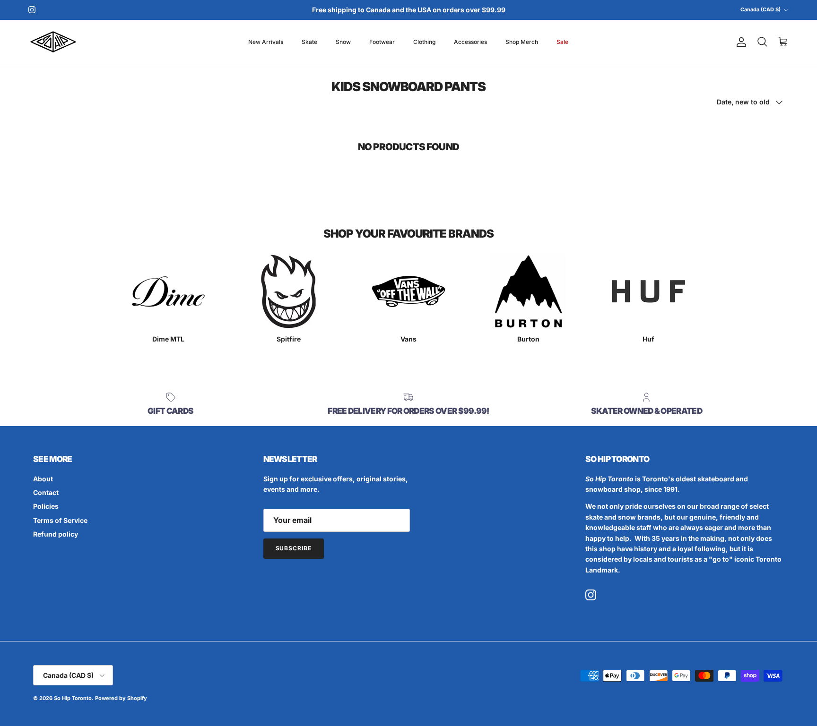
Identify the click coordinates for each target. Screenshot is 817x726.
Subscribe (294, 548)
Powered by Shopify (121, 698)
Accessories (470, 41)
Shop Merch (521, 41)
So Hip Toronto (73, 698)
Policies (46, 506)
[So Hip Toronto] (53, 42)
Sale (562, 41)
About (43, 479)
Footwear (382, 41)
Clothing (424, 41)
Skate (309, 41)
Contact (46, 492)
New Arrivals (265, 41)
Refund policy (55, 534)
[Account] (739, 42)
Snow (343, 41)
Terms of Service (60, 520)
